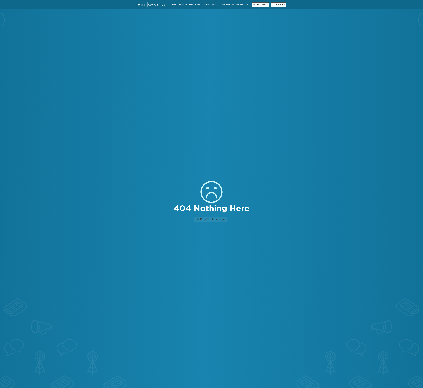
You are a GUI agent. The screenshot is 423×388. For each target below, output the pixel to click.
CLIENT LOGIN (277, 4)
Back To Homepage (212, 219)
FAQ (232, 4)
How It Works (178, 4)
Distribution (224, 4)
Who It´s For (194, 4)
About (214, 4)
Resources (240, 4)
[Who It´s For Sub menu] (201, 4)
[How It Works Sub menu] (186, 4)
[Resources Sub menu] (247, 4)
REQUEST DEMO (259, 4)
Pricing (207, 4)
